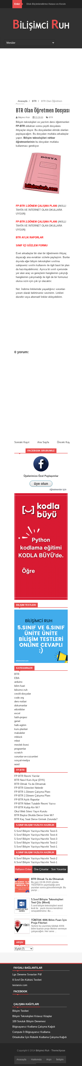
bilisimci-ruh (20, 689)
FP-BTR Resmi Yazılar (26, 776)
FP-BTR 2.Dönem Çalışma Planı (32, 795)
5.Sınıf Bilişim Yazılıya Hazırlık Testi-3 (35, 838)
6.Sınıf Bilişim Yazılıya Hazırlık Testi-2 (35, 858)
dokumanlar (20, 705)
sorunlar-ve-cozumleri (26, 756)
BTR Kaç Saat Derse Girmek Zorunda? (35, 819)
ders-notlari (20, 701)
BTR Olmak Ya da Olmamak (30, 784)
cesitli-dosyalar (22, 693)
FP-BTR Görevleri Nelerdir (28, 787)
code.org (19, 697)
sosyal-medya (22, 760)
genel (17, 721)
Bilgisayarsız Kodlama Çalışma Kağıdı (33, 1026)
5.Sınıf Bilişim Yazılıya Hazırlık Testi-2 (35, 842)
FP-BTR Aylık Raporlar (26, 799)
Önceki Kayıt (64, 442)
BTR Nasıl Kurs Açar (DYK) (29, 780)
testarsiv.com (19, 985)
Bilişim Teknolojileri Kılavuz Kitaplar (32, 1016)
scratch (18, 752)
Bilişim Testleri (20, 1010)
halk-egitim (20, 725)
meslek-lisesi (21, 744)
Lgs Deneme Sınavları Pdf (27, 974)
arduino (18, 681)
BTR (51, 117)
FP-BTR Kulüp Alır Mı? (27, 807)
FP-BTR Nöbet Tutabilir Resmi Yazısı (35, 803)
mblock (18, 736)
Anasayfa (21, 1059)
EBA (16, 678)
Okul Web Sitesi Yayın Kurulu (30, 811)
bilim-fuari (19, 685)
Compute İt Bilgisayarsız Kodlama (31, 1032)
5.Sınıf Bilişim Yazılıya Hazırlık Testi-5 (35, 831)
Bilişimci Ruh (43, 1050)
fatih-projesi (20, 717)
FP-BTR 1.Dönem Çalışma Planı (32, 791)
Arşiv (48, 1059)
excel (17, 713)
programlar (20, 748)
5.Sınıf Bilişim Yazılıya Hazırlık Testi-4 (35, 834)
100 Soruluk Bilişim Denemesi (29, 1021)
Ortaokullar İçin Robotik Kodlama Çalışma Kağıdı (39, 1037)
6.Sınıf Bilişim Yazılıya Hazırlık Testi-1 (35, 862)
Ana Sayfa (43, 442)
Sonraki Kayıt (21, 442)
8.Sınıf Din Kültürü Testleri (27, 979)
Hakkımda (36, 1059)
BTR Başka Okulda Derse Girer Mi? (34, 815)
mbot (17, 740)
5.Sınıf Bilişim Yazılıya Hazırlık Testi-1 (35, 846)
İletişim (60, 1059)
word (16, 764)
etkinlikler (19, 709)
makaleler (19, 732)
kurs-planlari (21, 729)
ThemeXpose (58, 1050)
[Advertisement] (43, 74)
